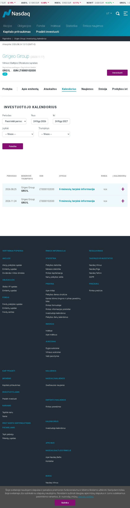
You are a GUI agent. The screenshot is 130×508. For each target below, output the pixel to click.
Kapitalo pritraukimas (17, 31)
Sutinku (65, 503)
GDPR (91, 277)
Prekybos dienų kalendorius (57, 317)
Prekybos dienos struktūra (56, 294)
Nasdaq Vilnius (95, 265)
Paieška (12, 146)
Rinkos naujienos (93, 25)
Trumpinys (44, 128)
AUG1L (20, 3)
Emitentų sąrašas (9, 269)
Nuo (33, 115)
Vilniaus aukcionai (53, 352)
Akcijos (7, 25)
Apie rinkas (50, 291)
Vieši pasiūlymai (52, 356)
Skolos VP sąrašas (9, 287)
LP (5, 74)
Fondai (41, 25)
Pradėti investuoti (47, 31)
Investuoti (117, 73)
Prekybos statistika (53, 265)
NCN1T (85, 3)
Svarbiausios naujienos (55, 385)
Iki (54, 115)
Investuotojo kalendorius (56, 313)
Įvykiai (5, 128)
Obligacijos (24, 25)
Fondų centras (8, 312)
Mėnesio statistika (53, 269)
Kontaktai (50, 461)
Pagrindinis (6, 39)
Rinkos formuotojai (53, 305)
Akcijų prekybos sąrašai (12, 265)
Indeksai (55, 25)
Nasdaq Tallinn (95, 273)
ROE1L (53, 3)
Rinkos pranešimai (53, 407)
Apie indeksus (51, 335)
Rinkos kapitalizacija (54, 273)
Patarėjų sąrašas (9, 438)
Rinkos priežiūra (95, 291)
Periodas (6, 115)
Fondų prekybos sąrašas (12, 304)
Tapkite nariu (7, 412)
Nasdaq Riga (94, 269)
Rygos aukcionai (52, 348)
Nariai (4, 416)
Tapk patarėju (8, 434)
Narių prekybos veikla (54, 277)
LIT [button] (108, 13)
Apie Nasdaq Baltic (54, 457)
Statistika (71, 25)
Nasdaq (19, 13)
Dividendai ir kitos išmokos (13, 273)
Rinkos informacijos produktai (58, 309)
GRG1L (118, 3)
